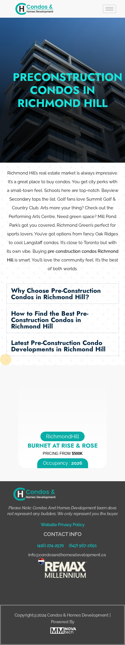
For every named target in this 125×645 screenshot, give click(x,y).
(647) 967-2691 (83, 545)
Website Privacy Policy (62, 524)
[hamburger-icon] (109, 9)
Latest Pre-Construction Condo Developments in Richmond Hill (58, 346)
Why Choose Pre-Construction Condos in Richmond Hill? (56, 293)
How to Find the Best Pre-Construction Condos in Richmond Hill (49, 320)
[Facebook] (54, 591)
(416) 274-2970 (50, 545)
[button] (63, 294)
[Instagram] (70, 591)
